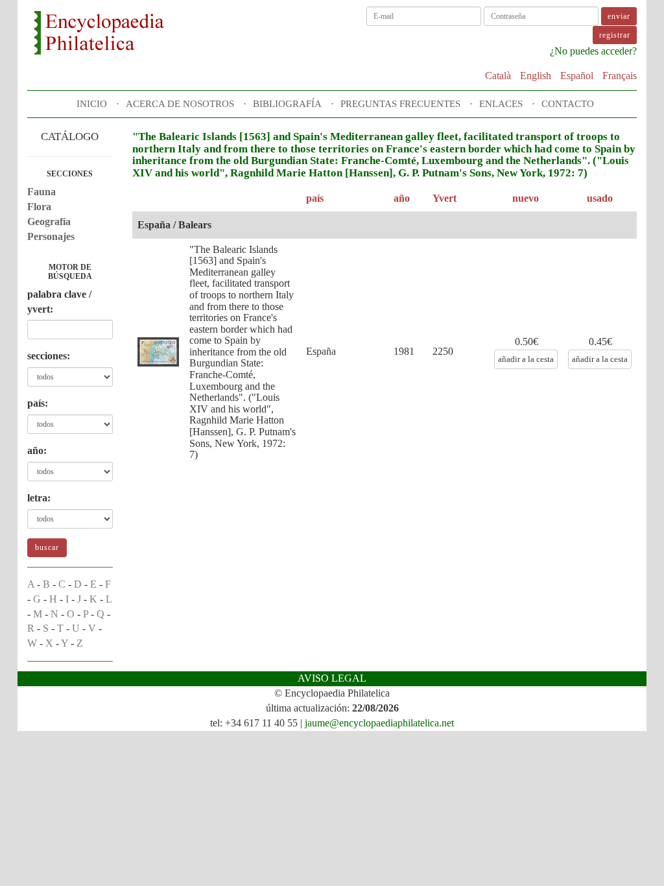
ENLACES (501, 104)
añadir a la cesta (526, 359)
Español (576, 75)
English (535, 75)
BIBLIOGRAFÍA (287, 104)
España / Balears (174, 224)
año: (37, 450)
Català (498, 75)
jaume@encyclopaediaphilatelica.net (379, 722)
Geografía (49, 221)
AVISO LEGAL (332, 678)
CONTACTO (567, 104)
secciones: (48, 355)
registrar (614, 35)
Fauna (41, 191)
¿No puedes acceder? (593, 50)
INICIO (92, 104)
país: (37, 403)
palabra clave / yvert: (59, 302)
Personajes (51, 236)
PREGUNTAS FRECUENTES (400, 104)
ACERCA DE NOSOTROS (180, 104)
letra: (39, 497)
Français (619, 75)
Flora (39, 206)
